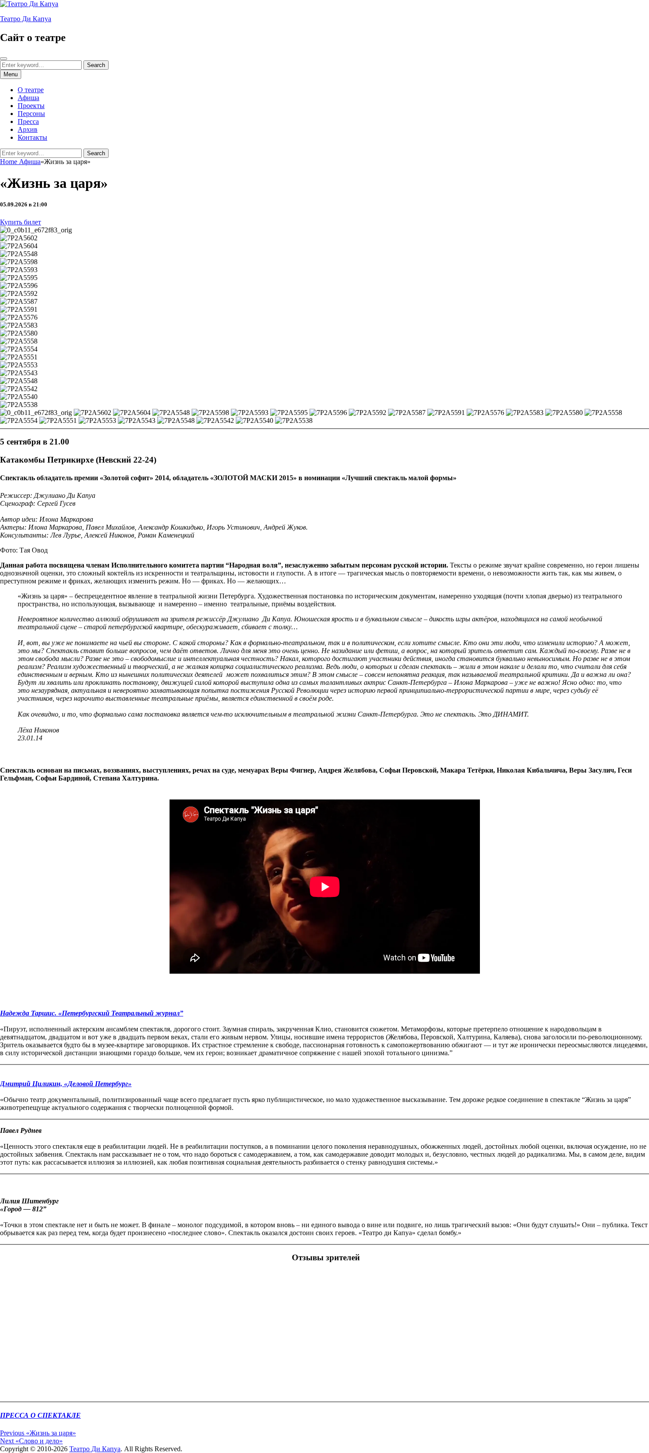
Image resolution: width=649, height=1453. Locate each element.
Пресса (28, 121)
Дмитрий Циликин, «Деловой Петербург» (66, 1083)
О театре (31, 89)
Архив (28, 129)
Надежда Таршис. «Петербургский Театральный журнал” (91, 1013)
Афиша (28, 97)
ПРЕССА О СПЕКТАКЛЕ (40, 1415)
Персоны (31, 113)
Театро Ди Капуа (25, 18)
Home (9, 161)
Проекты (31, 105)
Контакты (32, 137)
